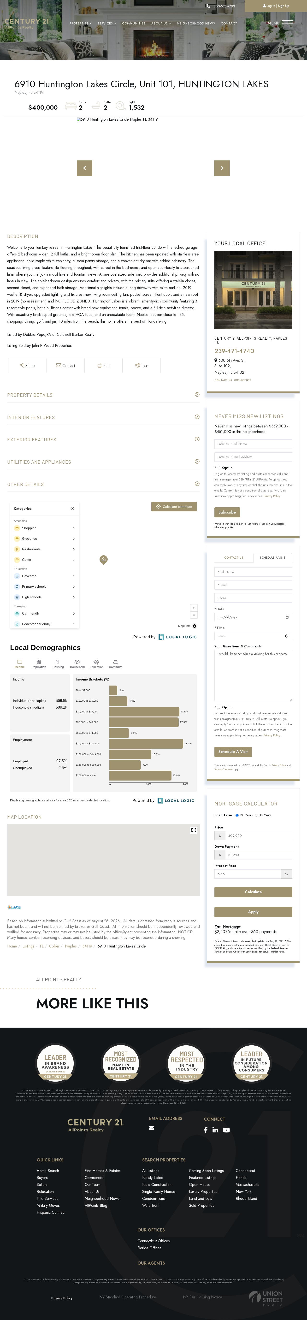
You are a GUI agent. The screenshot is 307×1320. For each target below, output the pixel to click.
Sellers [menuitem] (42, 1184)
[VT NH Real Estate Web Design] (266, 1298)
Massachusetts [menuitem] (247, 1184)
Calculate (253, 892)
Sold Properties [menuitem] (201, 1205)
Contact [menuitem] (229, 23)
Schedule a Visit (272, 558)
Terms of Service (223, 769)
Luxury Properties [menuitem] (203, 1191)
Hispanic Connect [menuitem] (51, 1212)
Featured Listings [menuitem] (202, 1177)
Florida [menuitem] (241, 1177)
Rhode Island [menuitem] (246, 1198)
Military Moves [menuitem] (48, 1205)
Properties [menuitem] (79, 23)
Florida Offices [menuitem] (149, 1248)
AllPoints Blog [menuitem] (96, 1205)
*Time (219, 627)
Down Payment (226, 846)
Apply (253, 912)
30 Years (246, 815)
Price (218, 827)
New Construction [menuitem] (156, 1184)
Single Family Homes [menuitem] (159, 1191)
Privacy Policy (272, 496)
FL (42, 946)
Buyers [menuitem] (42, 1177)
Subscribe (227, 512)
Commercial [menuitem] (94, 1177)
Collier (54, 946)
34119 (87, 946)
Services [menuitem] (105, 23)
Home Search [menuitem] (48, 1170)
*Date (219, 609)
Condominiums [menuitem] (153, 1198)
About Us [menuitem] (159, 23)
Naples (71, 946)
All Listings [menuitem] (150, 1170)
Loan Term (223, 815)
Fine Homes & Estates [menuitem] (103, 1170)
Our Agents (242, 380)
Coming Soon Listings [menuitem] (206, 1170)
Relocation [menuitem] (45, 1191)
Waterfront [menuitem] (150, 1205)
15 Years (265, 815)
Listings (28, 946)
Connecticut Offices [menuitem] (153, 1241)
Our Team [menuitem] (92, 1184)
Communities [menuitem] (134, 23)
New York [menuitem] (244, 1191)
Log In (270, 5)
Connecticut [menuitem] (245, 1170)
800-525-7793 (224, 6)
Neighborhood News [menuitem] (196, 23)
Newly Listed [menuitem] (152, 1177)
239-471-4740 (234, 350)
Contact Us (223, 380)
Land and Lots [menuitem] (200, 1198)
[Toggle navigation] (287, 22)
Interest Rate (225, 865)
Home (12, 946)
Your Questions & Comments (238, 646)
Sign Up (283, 5)
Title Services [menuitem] (47, 1198)
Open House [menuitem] (199, 1184)
